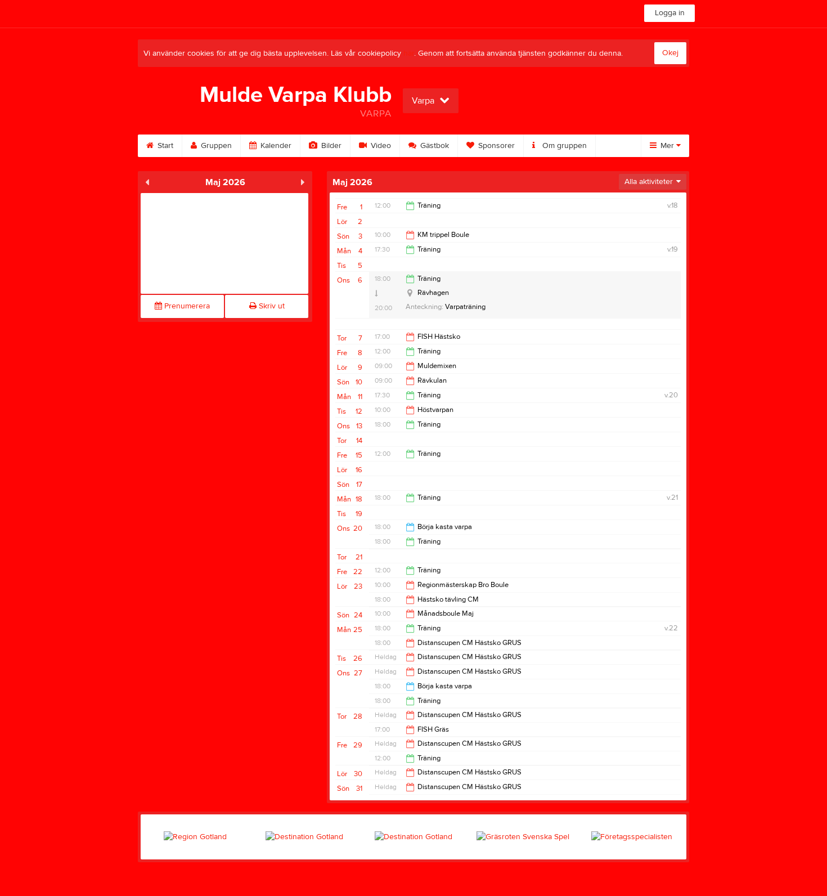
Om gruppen (563, 146)
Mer (667, 146)
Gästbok (433, 146)
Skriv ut (271, 306)
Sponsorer (495, 146)
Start (164, 146)
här (408, 53)
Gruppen (215, 146)
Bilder (330, 146)
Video (379, 146)
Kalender (274, 146)
